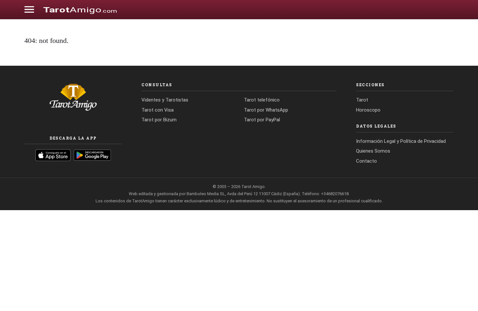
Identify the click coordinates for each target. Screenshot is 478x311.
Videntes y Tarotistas (164, 100)
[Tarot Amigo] (80, 9)
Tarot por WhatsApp (266, 110)
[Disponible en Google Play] (92, 155)
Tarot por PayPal (262, 120)
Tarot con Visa (157, 110)
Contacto (366, 161)
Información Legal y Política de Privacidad (401, 141)
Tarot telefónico (262, 100)
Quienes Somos (373, 151)
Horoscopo (368, 110)
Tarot (362, 100)
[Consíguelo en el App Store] (53, 155)
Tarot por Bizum (159, 120)
